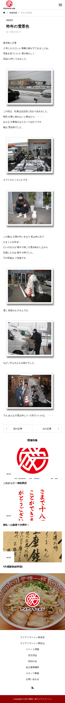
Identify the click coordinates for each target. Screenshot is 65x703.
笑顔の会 (32, 661)
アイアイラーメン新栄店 (32, 637)
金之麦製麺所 (32, 667)
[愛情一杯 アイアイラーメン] (9, 4)
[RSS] (32, 687)
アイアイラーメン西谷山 (32, 643)
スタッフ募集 (32, 673)
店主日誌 (32, 655)
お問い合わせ (32, 679)
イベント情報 (32, 649)
